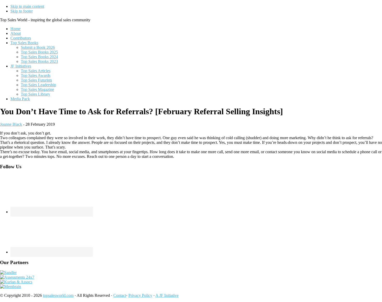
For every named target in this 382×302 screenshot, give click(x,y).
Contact (119, 295)
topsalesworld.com (58, 295)
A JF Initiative (167, 295)
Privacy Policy (140, 295)
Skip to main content (27, 6)
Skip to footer (21, 11)
